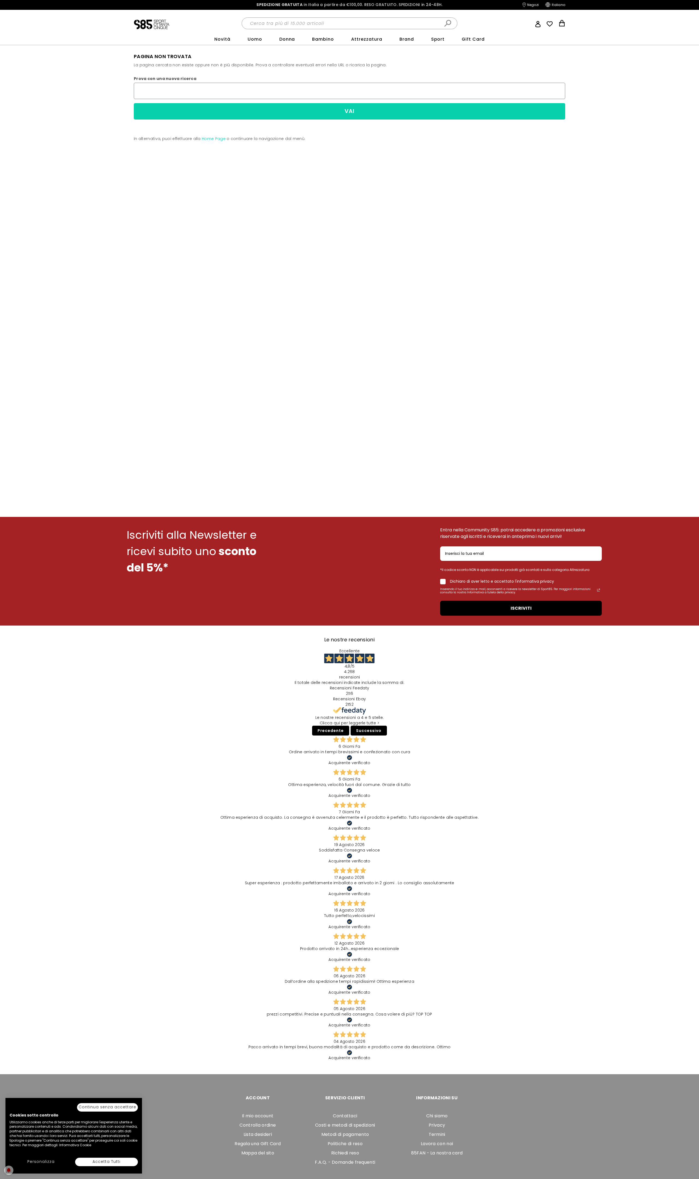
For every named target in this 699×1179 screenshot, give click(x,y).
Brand (406, 39)
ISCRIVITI (521, 608)
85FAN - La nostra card (437, 1153)
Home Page (214, 138)
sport (438, 39)
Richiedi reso (345, 1153)
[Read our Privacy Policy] (598, 590)
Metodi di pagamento (345, 1134)
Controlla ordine (257, 1125)
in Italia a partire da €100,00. (349, 5)
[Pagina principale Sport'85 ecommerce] (151, 24)
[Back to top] (689, 1166)
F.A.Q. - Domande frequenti (345, 1162)
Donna (287, 39)
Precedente (331, 730)
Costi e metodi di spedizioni (345, 1125)
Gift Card (473, 39)
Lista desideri (258, 1134)
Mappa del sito (257, 1153)
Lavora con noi (437, 1144)
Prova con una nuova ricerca (165, 78)
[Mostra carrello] (562, 24)
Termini (437, 1134)
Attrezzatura (366, 39)
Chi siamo (437, 1116)
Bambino (323, 39)
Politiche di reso (345, 1144)
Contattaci (345, 1116)
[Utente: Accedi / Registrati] (538, 23)
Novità (222, 39)
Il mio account (257, 1116)
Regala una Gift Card (258, 1144)
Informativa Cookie (75, 1145)
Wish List (549, 24)
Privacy (437, 1125)
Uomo (255, 39)
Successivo (368, 730)
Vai (349, 111)
